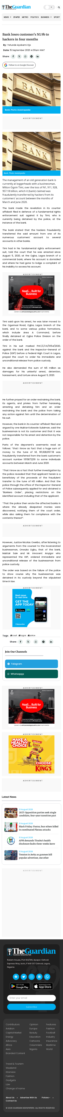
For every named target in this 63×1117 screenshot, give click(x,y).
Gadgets (11, 1080)
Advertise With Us (28, 1097)
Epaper (16, 17)
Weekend (11, 1067)
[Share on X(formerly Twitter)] (19, 56)
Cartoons (35, 1040)
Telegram (16, 663)
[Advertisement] (31, 903)
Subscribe (31, 1006)
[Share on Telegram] (31, 56)
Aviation (10, 1028)
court (14, 635)
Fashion (50, 1028)
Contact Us (11, 1100)
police (32, 635)
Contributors (13, 1024)
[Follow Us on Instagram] (31, 977)
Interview (10, 1072)
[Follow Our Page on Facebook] (16, 977)
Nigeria (33, 1049)
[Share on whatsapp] (25, 56)
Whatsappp (17, 673)
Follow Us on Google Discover (21, 65)
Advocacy (11, 1040)
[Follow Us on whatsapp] (47, 977)
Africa (9, 1045)
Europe (33, 1028)
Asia (8, 1049)
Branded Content (15, 1053)
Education (35, 1036)
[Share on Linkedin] (38, 56)
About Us (10, 1097)
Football (50, 1032)
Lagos (23, 635)
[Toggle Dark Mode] (49, 7)
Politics (35, 17)
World (49, 1049)
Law (8, 1084)
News (6, 17)
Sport (57, 17)
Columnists (36, 1045)
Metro (25, 17)
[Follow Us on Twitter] (24, 977)
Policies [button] (45, 1097)
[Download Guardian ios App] (43, 986)
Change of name (15, 1088)
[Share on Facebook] (13, 56)
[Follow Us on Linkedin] (39, 977)
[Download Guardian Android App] (20, 986)
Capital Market (14, 1032)
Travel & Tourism (15, 1063)
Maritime (51, 1045)
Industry (50, 1036)
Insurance (51, 1040)
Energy (9, 1036)
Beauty (33, 1032)
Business (45, 17)
